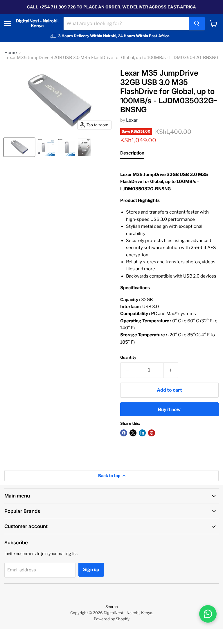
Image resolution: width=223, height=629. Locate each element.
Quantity (128, 357)
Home (10, 52)
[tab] (132, 154)
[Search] (197, 23)
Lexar (132, 120)
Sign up (91, 569)
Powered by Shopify (112, 618)
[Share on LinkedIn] (142, 432)
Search (111, 606)
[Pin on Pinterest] (151, 432)
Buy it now (169, 409)
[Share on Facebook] (123, 432)
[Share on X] (133, 432)
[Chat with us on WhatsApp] (208, 614)
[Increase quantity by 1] (170, 370)
